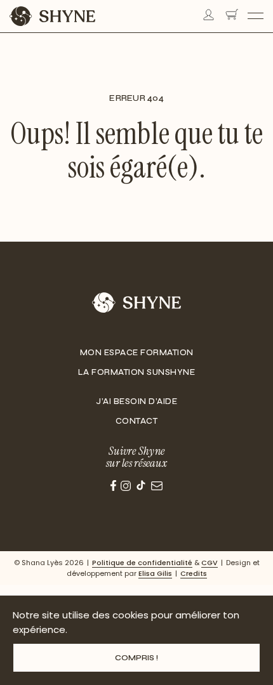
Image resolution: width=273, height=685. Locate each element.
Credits (193, 573)
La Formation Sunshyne (137, 372)
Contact (137, 421)
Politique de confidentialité (142, 563)
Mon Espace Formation (137, 353)
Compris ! (136, 657)
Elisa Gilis (155, 573)
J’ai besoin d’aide (136, 401)
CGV (209, 563)
